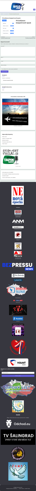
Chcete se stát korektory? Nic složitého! (9, 177)
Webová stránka (3, 65)
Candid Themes (27, 488)
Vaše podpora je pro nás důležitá (7, 172)
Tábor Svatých (4, 143)
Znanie (18, 415)
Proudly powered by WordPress (11, 488)
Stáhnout (4, 20)
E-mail (2, 61)
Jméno (2, 57)
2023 (3, 89)
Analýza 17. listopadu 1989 (7, 138)
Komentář (3, 46)
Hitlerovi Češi (4, 136)
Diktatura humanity (5, 140)
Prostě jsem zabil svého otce (7, 141)
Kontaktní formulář (5, 175)
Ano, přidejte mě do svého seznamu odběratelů (10, 69)
